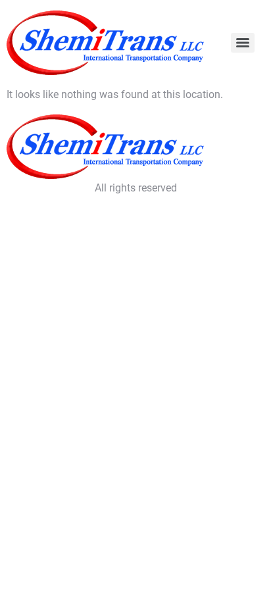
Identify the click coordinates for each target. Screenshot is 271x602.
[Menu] (243, 43)
